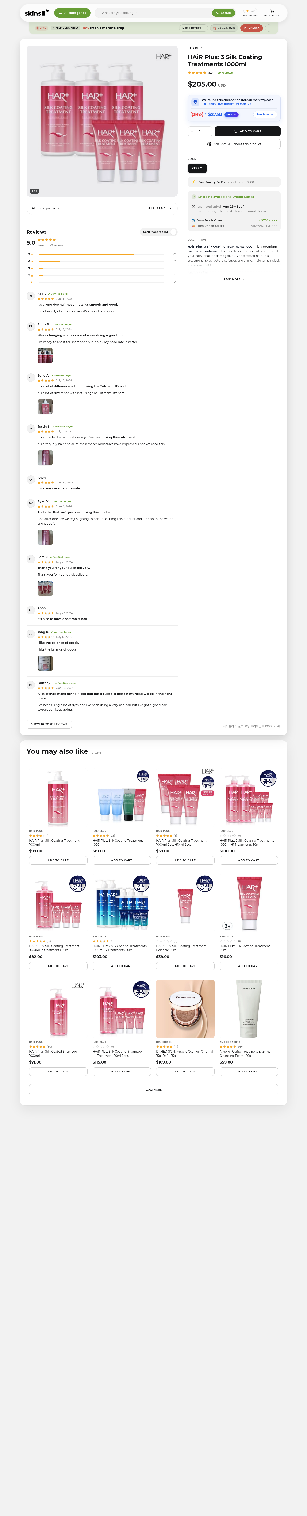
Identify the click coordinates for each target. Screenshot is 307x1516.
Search (226, 13)
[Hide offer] (268, 28)
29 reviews (225, 72)
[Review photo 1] (45, 355)
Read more (232, 279)
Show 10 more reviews (49, 724)
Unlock (254, 27)
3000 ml (197, 168)
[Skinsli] (37, 13)
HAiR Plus (195, 48)
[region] (102, 121)
